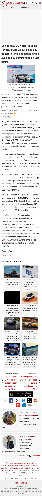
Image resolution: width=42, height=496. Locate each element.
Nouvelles (24, 465)
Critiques (25, 7)
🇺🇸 (12, 113)
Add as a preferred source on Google (23, 394)
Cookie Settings (21, 482)
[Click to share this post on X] (29, 400)
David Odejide (30, 415)
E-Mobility (6, 116)
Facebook (35, 455)
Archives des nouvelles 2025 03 (19, 468)
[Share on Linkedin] (24, 405)
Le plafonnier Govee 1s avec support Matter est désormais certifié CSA (11, 382)
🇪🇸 (15, 113)
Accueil (14, 7)
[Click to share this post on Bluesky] (23, 400)
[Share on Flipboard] (18, 405)
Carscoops (6, 255)
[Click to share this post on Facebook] (11, 400)
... (39, 7)
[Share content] (5, 400)
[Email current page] (30, 405)
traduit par (18, 110)
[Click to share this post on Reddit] (35, 400)
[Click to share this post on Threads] (17, 400)
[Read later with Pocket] (12, 405)
